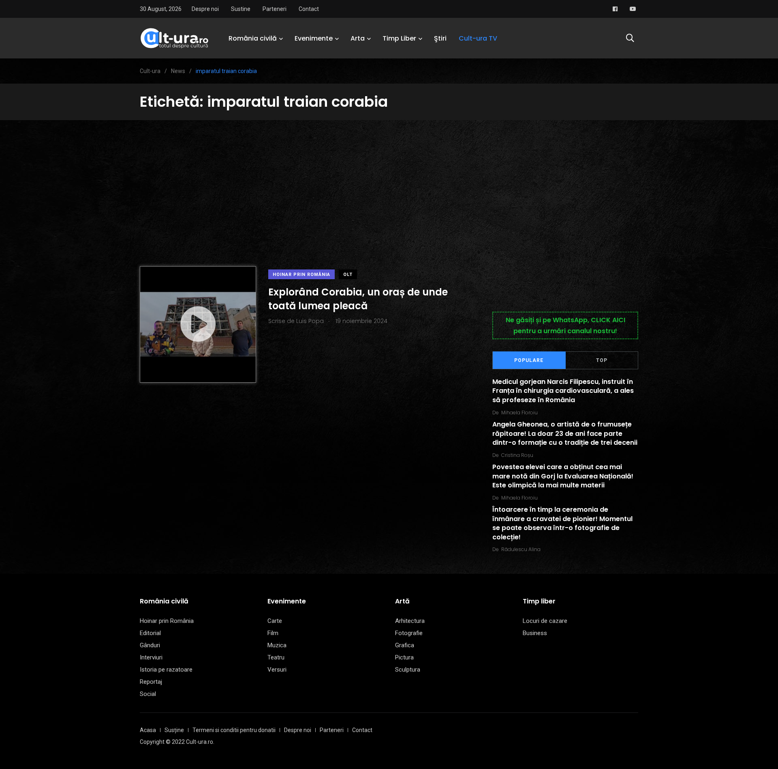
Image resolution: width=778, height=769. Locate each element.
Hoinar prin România (301, 274)
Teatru (275, 657)
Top (601, 360)
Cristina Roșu (517, 455)
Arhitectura (410, 621)
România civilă (253, 38)
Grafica (404, 645)
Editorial (150, 633)
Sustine (240, 9)
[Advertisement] (389, 181)
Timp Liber (399, 38)
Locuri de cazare (545, 621)
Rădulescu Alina (521, 549)
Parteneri (274, 9)
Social (148, 694)
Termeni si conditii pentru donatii (234, 730)
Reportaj (151, 681)
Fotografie (409, 633)
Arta (358, 38)
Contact (309, 9)
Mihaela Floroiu (519, 412)
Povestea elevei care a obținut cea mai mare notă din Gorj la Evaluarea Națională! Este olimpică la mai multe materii (562, 476)
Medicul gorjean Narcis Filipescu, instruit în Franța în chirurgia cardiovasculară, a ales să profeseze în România (563, 391)
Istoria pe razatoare (166, 669)
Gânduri (150, 645)
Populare (528, 360)
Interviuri (151, 657)
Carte (274, 621)
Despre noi (205, 9)
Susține (174, 730)
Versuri (276, 669)
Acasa (148, 730)
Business (535, 633)
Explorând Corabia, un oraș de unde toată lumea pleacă (358, 298)
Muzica (276, 645)
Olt (348, 274)
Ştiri (440, 38)
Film (272, 633)
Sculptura (407, 669)
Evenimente (314, 38)
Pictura (404, 657)
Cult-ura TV (478, 38)
